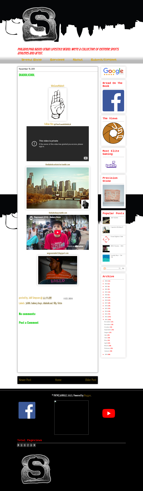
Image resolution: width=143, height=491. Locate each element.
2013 (106, 314)
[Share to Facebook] (70, 298)
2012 (106, 316)
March (106, 345)
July (105, 335)
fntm (59, 303)
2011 (106, 319)
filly (55, 303)
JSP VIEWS (114, 218)
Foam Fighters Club (117, 236)
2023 (106, 286)
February (107, 348)
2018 (106, 300)
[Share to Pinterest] (72, 298)
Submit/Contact (103, 60)
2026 (106, 281)
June (106, 337)
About (77, 60)
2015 (106, 308)
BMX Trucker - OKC (117, 246)
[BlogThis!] (66, 298)
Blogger (87, 395)
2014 (106, 311)
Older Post (90, 380)
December (107, 322)
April (106, 343)
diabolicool (48, 303)
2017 (106, 303)
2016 (106, 305)
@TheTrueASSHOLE (62, 124)
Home (58, 380)
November (107, 324)
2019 (106, 297)
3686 (27, 303)
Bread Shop (31, 60)
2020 (106, 294)
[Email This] (64, 298)
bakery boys (36, 303)
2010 (106, 354)
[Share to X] (68, 298)
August (106, 332)
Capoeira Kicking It (117, 227)
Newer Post (25, 380)
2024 (106, 284)
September (107, 329)
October (107, 327)
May (105, 340)
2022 (106, 289)
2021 (106, 292)
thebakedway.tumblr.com (58, 213)
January (107, 351)
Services (57, 60)
